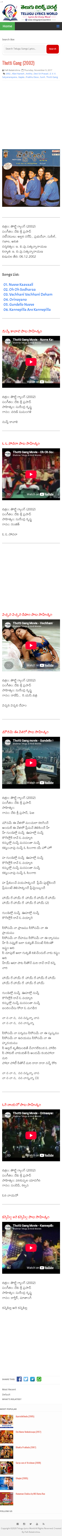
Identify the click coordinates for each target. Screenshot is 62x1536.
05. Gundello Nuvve (18, 304)
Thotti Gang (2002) (18, 62)
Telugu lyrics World (26, 1528)
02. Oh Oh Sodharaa (19, 289)
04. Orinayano (15, 299)
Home (7, 26)
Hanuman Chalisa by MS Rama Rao (30, 1493)
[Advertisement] (31, 115)
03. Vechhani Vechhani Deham (27, 294)
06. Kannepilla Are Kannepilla (27, 309)
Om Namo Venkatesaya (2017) (28, 1431)
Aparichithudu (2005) (25, 1416)
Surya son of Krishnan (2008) (28, 1462)
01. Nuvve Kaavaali (18, 284)
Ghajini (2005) (22, 1478)
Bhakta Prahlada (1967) (26, 1447)
